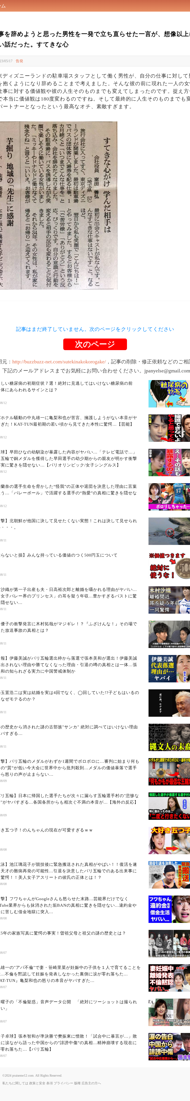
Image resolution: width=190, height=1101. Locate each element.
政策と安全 (37, 1083)
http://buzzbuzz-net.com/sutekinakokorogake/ (59, 362)
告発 (19, 61)
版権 (77, 1083)
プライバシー (63, 1083)
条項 (49, 1083)
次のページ (95, 344)
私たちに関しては (15, 1083)
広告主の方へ (91, 1083)
